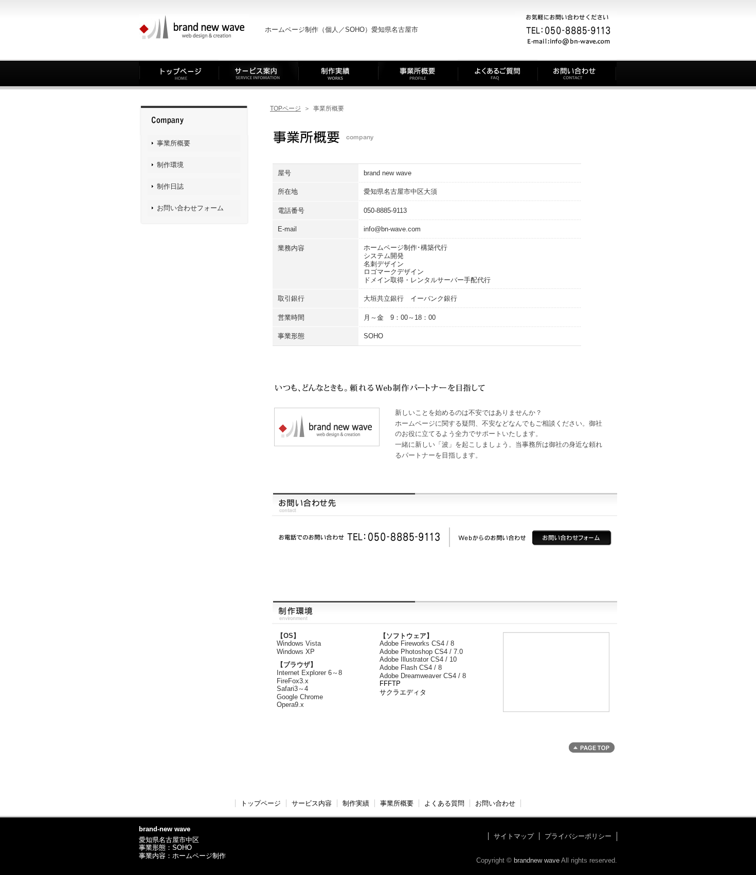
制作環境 (170, 165)
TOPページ (285, 108)
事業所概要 (418, 73)
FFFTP (390, 683)
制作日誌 (170, 186)
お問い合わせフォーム (190, 208)
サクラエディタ (403, 692)
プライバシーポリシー (578, 836)
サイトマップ (514, 836)
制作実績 (338, 73)
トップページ (179, 73)
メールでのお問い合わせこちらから (571, 538)
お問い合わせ (577, 73)
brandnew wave (537, 860)
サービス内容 (258, 73)
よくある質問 (497, 73)
